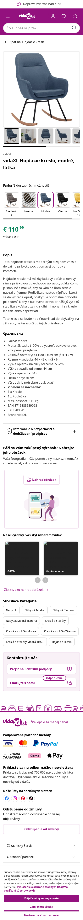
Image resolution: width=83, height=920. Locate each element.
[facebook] (7, 798)
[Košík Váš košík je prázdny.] (74, 16)
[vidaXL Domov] (27, 16)
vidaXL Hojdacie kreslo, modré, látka (38, 163)
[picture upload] (41, 506)
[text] (13, 230)
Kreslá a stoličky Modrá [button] (21, 631)
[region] (41, 893)
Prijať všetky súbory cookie (41, 898)
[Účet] (53, 16)
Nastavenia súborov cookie (41, 915)
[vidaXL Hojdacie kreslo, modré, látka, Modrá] (41, 89)
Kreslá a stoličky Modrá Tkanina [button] (26, 642)
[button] (11, 205)
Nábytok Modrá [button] (35, 610)
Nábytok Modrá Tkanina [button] (21, 620)
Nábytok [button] (11, 610)
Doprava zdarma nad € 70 (42, 4)
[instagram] (15, 798)
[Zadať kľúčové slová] (74, 28)
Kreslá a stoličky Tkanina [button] (60, 631)
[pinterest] (23, 798)
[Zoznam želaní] (64, 16)
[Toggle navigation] (7, 16)
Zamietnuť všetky (41, 906)
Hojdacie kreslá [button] (62, 642)
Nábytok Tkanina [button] (63, 610)
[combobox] (41, 28)
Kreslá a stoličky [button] (55, 620)
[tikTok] (31, 798)
